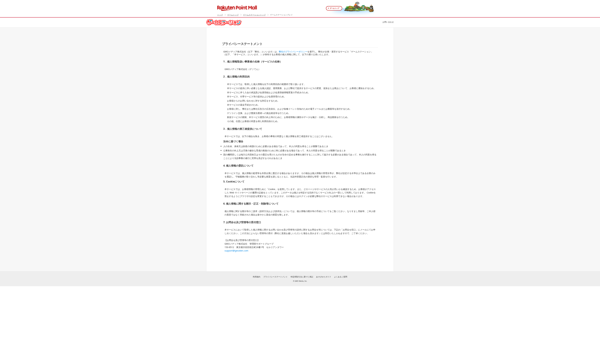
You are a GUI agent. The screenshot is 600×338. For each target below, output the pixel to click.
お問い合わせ (388, 22)
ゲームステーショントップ (254, 15)
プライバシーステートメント (275, 276)
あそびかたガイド (323, 276)
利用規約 (256, 276)
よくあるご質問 (340, 276)
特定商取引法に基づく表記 (302, 276)
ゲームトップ (334, 8)
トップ (220, 15)
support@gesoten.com (236, 250)
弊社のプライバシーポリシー (293, 51)
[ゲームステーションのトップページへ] (223, 22)
